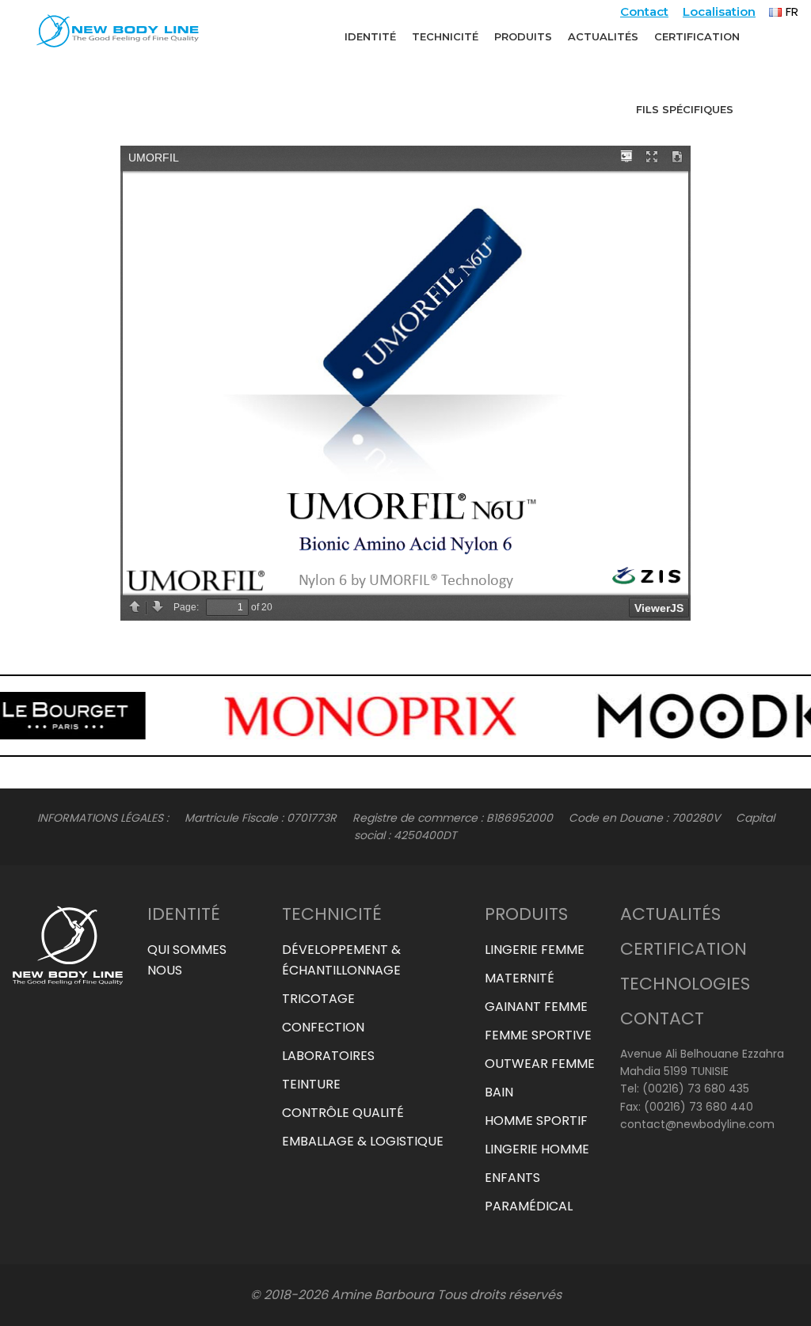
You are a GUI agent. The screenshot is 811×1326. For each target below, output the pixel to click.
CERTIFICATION (697, 36)
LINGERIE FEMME (534, 949)
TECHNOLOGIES (685, 983)
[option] (199, 715)
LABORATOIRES (328, 1056)
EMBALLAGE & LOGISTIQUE (363, 1141)
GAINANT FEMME (536, 1006)
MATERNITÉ (519, 978)
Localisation (719, 11)
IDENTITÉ (370, 36)
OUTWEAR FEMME (540, 1063)
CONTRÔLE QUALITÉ (343, 1113)
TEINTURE (311, 1084)
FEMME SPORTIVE (538, 1035)
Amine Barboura (382, 1295)
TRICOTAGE (318, 999)
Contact (644, 11)
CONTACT (662, 1018)
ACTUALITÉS (603, 36)
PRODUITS (523, 36)
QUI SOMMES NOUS (187, 959)
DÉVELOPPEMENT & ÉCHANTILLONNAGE (341, 959)
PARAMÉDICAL (529, 1206)
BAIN (499, 1092)
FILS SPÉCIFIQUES (684, 109)
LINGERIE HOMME (537, 1149)
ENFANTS (512, 1177)
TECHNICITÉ (445, 36)
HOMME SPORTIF (536, 1120)
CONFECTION (323, 1027)
